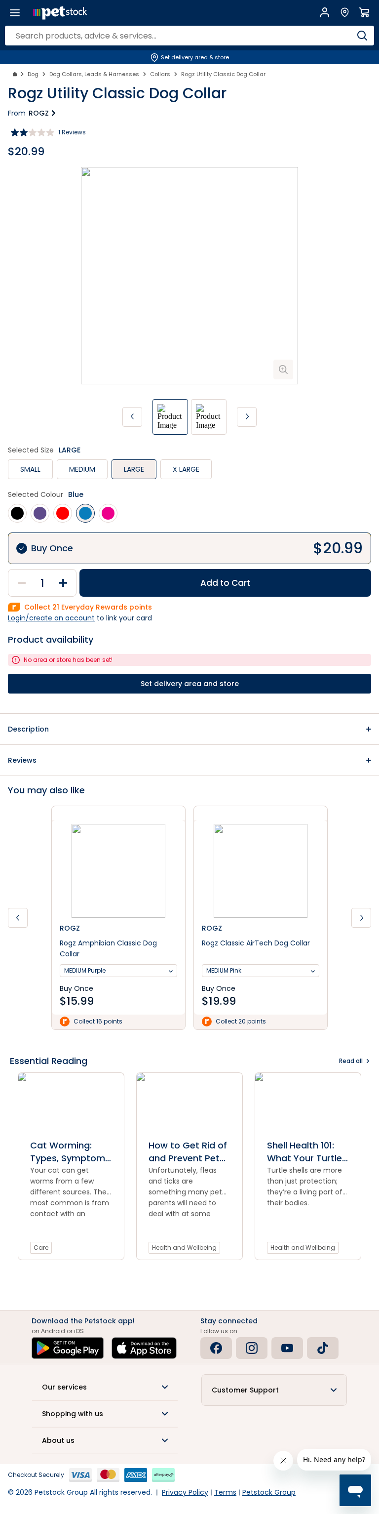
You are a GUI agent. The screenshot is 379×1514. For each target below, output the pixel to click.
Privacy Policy (185, 1492)
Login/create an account (51, 618)
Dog (33, 74)
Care (41, 1247)
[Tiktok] (323, 1348)
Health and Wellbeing (184, 1247)
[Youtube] (287, 1348)
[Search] (362, 35)
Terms (225, 1492)
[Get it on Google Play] (68, 1348)
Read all (351, 1061)
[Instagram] (251, 1348)
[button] (189, 729)
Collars (160, 74)
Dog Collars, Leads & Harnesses (94, 74)
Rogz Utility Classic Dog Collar (223, 74)
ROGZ (39, 113)
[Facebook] (216, 1348)
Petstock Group (269, 1492)
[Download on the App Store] (144, 1348)
